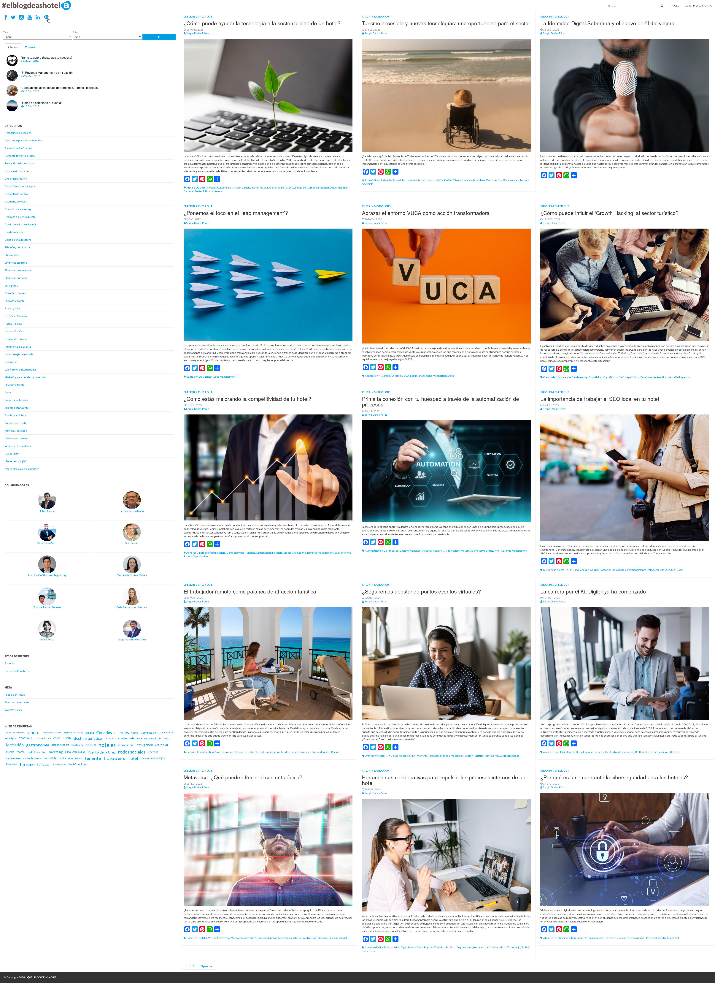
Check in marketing (16, 178)
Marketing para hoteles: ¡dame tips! (25, 377)
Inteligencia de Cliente (18, 346)
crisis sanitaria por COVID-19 (49, 738)
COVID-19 (25, 738)
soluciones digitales (668, 752)
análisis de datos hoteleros (202, 187)
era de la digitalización (459, 947)
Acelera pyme (551, 752)
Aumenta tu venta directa (20, 155)
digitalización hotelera (269, 552)
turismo (27, 764)
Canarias (104, 732)
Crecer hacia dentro (16, 193)
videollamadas (510, 755)
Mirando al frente (15, 384)
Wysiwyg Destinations (18, 445)
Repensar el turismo (16, 400)
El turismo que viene (16, 277)
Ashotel (9, 663)
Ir (159, 36)
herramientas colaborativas (489, 947)
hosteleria (78, 744)
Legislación (11, 361)
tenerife (93, 758)
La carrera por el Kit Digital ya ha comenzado (593, 591)
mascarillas (457, 755)
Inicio (674, 5)
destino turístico (88, 738)
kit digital (641, 752)
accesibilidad (372, 180)
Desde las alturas (15, 232)
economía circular (230, 187)
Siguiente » (207, 966)
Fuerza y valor (12, 308)
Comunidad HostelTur (17, 670)
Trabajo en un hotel (16, 423)
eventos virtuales (375, 755)
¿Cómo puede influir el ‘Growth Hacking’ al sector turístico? (609, 212)
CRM (69, 738)
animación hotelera (15, 732)
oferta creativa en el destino (310, 937)
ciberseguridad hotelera (211, 552)
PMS (497, 550)
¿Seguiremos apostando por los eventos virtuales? (421, 591)
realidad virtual (337, 937)
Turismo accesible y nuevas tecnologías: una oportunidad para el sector (446, 23)
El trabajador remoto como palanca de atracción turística (250, 591)
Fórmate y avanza (15, 300)
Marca (21, 752)
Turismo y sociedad (16, 430)
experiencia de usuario (420, 180)
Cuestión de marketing (18, 209)
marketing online (36, 752)
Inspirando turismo (16, 339)
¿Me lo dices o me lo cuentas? (22, 468)
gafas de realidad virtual (201, 937)
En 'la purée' (11, 285)
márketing (55, 752)
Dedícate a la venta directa (20, 216)
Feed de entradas (15, 694)
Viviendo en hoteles (16, 438)
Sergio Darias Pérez (197, 33)
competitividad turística (241, 552)
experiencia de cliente (130, 738)
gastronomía (37, 744)
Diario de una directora (18, 239)
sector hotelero (32, 758)
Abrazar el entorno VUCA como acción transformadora (426, 212)
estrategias (110, 738)
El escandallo (12, 255)
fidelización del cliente (448, 180)
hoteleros (91, 744)
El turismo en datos (16, 262)
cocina (135, 732)
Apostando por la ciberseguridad (23, 140)
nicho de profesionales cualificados (269, 752)
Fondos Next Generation (619, 752)
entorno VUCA (400, 375)
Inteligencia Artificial (151, 745)
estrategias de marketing (572, 377)
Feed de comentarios (17, 702)
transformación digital (153, 758)
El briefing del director (17, 247)
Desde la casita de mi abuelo (21, 224)
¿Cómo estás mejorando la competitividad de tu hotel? (247, 398)
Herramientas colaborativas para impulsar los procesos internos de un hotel (443, 780)
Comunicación (149, 732)
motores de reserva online (477, 550)
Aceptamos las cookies (18, 132)
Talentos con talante (17, 407)
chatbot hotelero (431, 550)
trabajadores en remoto (326, 752)
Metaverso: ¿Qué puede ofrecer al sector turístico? (243, 777)
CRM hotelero (451, 550)
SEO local (677, 569)
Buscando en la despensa (19, 163)
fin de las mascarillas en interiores (407, 755)
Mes (5, 32)
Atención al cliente (52, 732)
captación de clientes (199, 376)
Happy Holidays (14, 323)
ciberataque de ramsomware (586, 937)
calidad (89, 732)
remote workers (301, 752)
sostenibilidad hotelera (208, 191)
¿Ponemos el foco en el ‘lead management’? (236, 212)
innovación (125, 745)
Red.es (652, 752)
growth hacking (598, 377)
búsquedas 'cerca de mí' (557, 569)
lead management (224, 376)
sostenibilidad (50, 758)
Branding (78, 732)
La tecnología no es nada (19, 354)
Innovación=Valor (15, 331)
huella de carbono (306, 187)
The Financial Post (15, 415)
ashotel (191, 552)
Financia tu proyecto (16, 293)
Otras (8, 392)
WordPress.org (13, 709)
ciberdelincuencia (615, 937)
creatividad (550, 377)
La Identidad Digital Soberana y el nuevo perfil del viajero (607, 23)
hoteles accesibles (474, 180)
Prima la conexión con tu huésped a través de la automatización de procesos (440, 401)
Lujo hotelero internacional (20, 369)
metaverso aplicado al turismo (249, 937)
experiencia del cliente (280, 187)
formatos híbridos (439, 755)
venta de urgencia (679, 377)
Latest (31, 47)
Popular (13, 47)
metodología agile (443, 375)
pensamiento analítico (653, 377)
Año (75, 32)
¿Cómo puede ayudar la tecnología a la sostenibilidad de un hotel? (262, 23)
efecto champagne (295, 552)
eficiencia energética (254, 187)
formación (15, 744)
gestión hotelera (60, 744)
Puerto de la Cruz (101, 752)
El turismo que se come (18, 270)
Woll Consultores (78, 764)
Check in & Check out (198, 16)
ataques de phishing (555, 937)
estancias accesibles (393, 180)
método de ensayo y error (624, 377)
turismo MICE (493, 755)
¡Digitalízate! (12, 453)
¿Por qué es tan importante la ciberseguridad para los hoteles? (614, 777)
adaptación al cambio (377, 375)
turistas (43, 764)
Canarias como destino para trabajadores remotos (216, 752)
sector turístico (474, 755)
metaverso (223, 937)
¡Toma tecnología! (15, 461)
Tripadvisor (11, 764)
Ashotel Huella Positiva (18, 148)
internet (10, 751)
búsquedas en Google (585, 569)
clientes (121, 732)
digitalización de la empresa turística (582, 752)
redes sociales (131, 751)
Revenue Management (320, 552)
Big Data (68, 732)
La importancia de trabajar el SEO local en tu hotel (599, 398)
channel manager (410, 550)
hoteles (107, 745)
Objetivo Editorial (698, 5)
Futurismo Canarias (16, 316)
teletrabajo (513, 947)
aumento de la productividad (382, 947)
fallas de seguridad (667, 937)
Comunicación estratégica (20, 186)
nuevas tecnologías (280, 937)
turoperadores (59, 764)
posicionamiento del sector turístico (648, 569)
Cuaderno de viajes (16, 201)
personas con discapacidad (502, 180)
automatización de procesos (381, 550)
